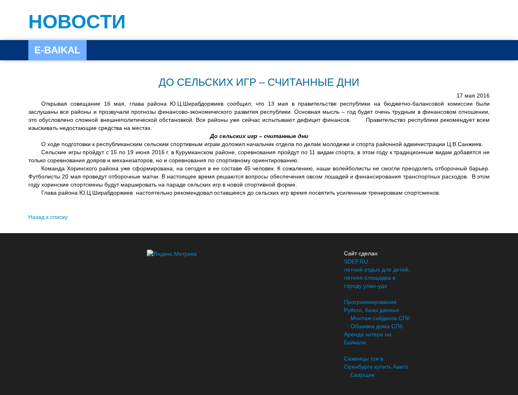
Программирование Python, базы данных (371, 306)
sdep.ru (356, 261)
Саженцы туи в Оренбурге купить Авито (376, 362)
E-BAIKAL (57, 50)
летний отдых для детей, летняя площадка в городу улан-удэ (377, 277)
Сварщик (362, 375)
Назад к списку (48, 217)
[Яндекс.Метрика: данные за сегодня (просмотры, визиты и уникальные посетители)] (172, 254)
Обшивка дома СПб (376, 326)
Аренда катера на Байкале (367, 338)
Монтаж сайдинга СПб (380, 318)
